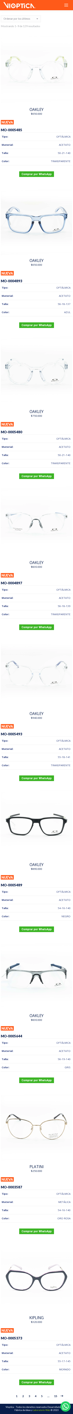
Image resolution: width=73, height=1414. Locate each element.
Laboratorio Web (41, 1410)
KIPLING (36, 1317)
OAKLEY (36, 109)
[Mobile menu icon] (66, 5)
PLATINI (37, 1166)
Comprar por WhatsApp (37, 174)
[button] (65, 1406)
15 (55, 1396)
